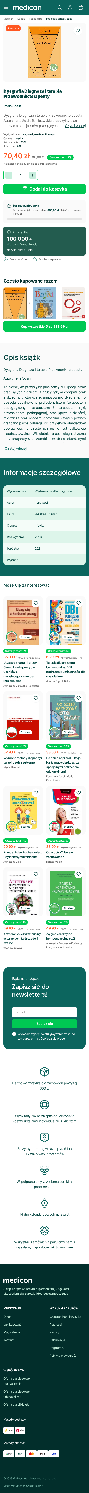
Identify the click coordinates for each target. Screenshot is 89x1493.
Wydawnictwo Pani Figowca (38, 134)
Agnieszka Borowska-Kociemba (21, 685)
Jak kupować (12, 1324)
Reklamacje (57, 1340)
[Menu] (6, 7)
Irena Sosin (12, 106)
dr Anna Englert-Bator (58, 681)
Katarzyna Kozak (56, 776)
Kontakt (8, 1340)
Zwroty (54, 1332)
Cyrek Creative (34, 1485)
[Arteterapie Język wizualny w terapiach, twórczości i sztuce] (23, 894)
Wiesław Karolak (12, 948)
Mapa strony (11, 1332)
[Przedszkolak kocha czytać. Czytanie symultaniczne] (23, 810)
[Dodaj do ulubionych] (77, 30)
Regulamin (57, 1348)
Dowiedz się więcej (52, 1038)
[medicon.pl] (33, 7)
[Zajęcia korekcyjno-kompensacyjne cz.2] (66, 893)
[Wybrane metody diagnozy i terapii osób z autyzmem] (23, 718)
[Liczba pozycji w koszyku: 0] (81, 7)
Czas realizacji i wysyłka (65, 1316)
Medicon (8, 18)
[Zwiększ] (32, 175)
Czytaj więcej (75, 126)
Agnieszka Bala (12, 861)
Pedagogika (35, 18)
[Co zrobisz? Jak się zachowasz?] (66, 812)
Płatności (56, 1324)
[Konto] (70, 7)
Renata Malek (54, 861)
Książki (21, 18)
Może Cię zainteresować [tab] (26, 585)
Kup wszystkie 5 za (44, 326)
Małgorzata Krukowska (59, 947)
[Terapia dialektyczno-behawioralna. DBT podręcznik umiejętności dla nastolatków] (66, 624)
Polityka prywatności (63, 1355)
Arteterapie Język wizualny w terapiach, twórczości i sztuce (22, 938)
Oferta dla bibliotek (16, 1404)
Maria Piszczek (12, 767)
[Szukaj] (59, 7)
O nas (7, 1316)
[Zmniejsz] (8, 175)
